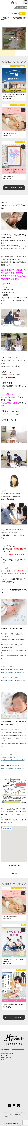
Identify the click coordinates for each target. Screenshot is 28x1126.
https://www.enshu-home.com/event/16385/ (13, 672)
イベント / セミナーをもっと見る (13, 187)
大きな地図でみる (15, 865)
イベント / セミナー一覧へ (21, 7)
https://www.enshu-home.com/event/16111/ (12, 760)
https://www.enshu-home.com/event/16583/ (13, 680)
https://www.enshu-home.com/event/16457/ (13, 768)
